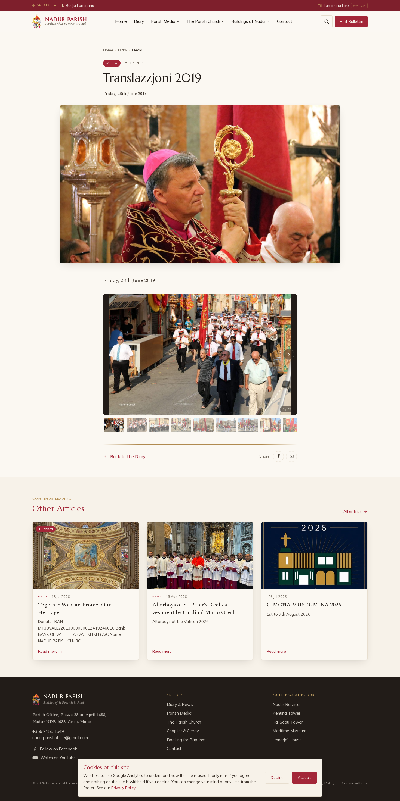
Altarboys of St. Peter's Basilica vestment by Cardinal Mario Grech (194, 609)
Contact (284, 21)
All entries (352, 511)
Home (121, 21)
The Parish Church (203, 21)
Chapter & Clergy (183, 730)
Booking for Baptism (186, 739)
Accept (304, 777)
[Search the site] (327, 21)
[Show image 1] (114, 425)
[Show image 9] (293, 425)
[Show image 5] (203, 425)
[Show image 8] (270, 425)
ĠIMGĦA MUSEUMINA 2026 (304, 605)
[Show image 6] (226, 425)
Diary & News (180, 704)
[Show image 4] (181, 425)
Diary (139, 21)
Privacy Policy (123, 787)
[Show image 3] (159, 425)
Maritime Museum (289, 730)
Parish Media (163, 21)
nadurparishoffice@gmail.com (60, 737)
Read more (50, 651)
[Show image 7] (248, 425)
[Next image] (288, 354)
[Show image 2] (137, 425)
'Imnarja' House (287, 739)
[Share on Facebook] (278, 456)
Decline (277, 777)
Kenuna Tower (286, 713)
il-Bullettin (354, 21)
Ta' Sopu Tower (288, 722)
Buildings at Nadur (248, 21)
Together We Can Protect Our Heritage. (74, 609)
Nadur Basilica (286, 704)
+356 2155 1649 (48, 731)
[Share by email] (291, 456)
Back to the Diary (128, 456)
